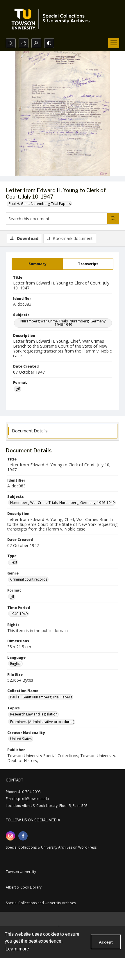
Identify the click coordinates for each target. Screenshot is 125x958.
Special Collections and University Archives (41, 902)
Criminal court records (28, 579)
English (16, 663)
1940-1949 (19, 613)
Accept (106, 942)
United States (21, 738)
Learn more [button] (17, 948)
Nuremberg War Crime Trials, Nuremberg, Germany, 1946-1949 (63, 323)
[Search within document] (113, 218)
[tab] (37, 263)
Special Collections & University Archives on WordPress (51, 847)
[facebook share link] (23, 835)
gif (18, 388)
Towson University (21, 871)
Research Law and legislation (34, 714)
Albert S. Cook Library (24, 887)
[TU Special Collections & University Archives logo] (52, 19)
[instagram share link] (10, 835)
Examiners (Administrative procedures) (42, 721)
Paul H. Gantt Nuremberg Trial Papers (40, 203)
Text (13, 562)
